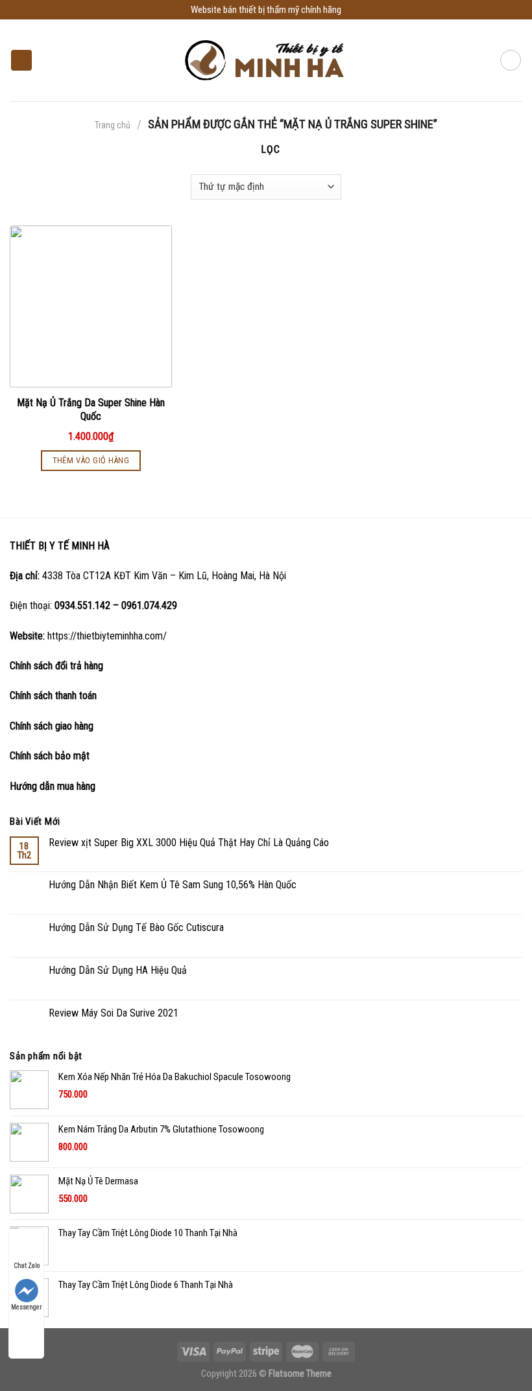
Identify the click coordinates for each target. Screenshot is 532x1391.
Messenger (26, 1307)
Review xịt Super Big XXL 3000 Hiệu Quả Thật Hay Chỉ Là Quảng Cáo (189, 842)
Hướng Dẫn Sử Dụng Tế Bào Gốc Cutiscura (136, 927)
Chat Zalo (27, 1265)
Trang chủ (112, 125)
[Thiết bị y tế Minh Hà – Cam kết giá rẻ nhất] (266, 60)
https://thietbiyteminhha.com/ (107, 636)
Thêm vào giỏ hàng (91, 460)
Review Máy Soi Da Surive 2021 (113, 1013)
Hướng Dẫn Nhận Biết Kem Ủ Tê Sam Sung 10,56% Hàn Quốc (172, 885)
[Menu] (21, 60)
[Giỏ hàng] (510, 60)
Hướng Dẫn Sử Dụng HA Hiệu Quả (118, 970)
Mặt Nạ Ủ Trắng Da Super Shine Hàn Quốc (91, 409)
